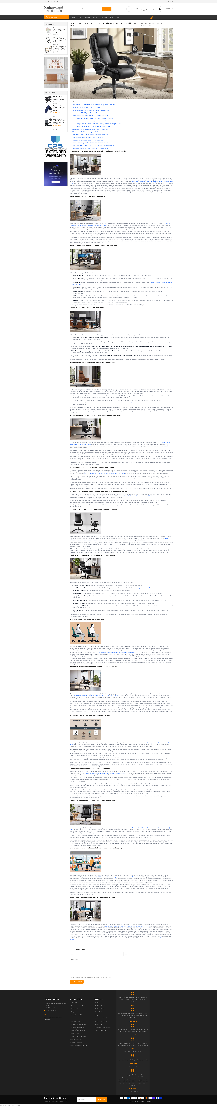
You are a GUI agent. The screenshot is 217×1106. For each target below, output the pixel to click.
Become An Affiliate (101, 1021)
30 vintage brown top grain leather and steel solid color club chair (112, 403)
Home (73, 17)
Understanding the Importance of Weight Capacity (87, 140)
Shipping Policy (76, 1039)
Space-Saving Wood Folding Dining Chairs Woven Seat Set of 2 (59, 48)
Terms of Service (76, 1042)
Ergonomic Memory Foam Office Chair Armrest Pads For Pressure (59, 108)
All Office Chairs (100, 1006)
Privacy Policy (75, 1021)
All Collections (99, 1009)
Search (97, 1003)
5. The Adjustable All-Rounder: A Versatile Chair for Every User (91, 126)
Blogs (111, 17)
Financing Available (77, 1015)
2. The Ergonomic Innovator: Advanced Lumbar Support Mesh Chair (93, 118)
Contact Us (74, 1009)
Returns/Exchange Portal (79, 1030)
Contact (95, 17)
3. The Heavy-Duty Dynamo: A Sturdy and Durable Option (89, 121)
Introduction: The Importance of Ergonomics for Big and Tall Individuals (94, 104)
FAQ (72, 1012)
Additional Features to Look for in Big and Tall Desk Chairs (90, 129)
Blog (96, 1015)
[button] (56, 17)
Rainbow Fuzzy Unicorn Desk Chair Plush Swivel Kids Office (59, 30)
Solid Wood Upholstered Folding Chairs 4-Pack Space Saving (59, 40)
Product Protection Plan (78, 1024)
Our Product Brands (101, 1018)
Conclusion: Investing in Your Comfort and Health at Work (90, 148)
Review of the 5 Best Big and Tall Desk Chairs (86, 113)
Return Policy (75, 1033)
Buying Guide (99, 1024)
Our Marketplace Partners (79, 1045)
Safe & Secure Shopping (79, 1036)
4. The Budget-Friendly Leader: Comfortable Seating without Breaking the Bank (96, 124)
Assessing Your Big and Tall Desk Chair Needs (86, 107)
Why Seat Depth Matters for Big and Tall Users (86, 132)
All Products (98, 1012)
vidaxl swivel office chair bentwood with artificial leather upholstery (142, 496)
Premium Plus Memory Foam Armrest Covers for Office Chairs (59, 99)
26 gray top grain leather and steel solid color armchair (149, 588)
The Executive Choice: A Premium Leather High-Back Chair (90, 115)
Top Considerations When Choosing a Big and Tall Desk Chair (91, 110)
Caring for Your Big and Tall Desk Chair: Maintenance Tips (90, 143)
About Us (104, 17)
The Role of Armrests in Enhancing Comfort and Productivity (90, 134)
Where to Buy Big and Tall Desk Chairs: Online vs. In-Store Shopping (93, 145)
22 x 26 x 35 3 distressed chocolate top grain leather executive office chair (95, 695)
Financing (87, 17)
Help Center (75, 1018)
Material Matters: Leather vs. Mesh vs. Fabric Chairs (88, 137)
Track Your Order (100, 1030)
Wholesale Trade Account (103, 1027)
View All (118, 17)
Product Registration (77, 1027)
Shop (79, 17)
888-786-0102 (51, 1011)
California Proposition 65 (79, 1006)
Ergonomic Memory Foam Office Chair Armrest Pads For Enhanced (59, 121)
